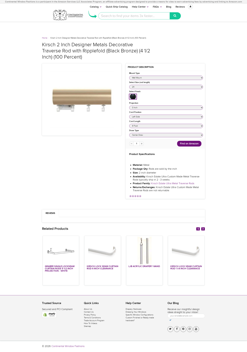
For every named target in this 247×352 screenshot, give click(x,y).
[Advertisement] (123, 28)
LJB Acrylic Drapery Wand (144, 266)
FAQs (156, 7)
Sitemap (87, 326)
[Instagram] (190, 329)
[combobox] (134, 15)
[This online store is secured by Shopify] (49, 314)
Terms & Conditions (92, 317)
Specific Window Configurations (139, 315)
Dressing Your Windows (136, 312)
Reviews (180, 7)
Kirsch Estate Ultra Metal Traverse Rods (172, 183)
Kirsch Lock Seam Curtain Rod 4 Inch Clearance (102, 267)
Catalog (94, 7)
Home (44, 38)
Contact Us (88, 312)
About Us (88, 309)
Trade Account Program (94, 320)
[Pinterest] (183, 329)
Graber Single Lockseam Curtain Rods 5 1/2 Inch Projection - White (59, 268)
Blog (168, 7)
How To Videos (90, 323)
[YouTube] (196, 329)
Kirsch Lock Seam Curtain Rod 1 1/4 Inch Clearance (186, 267)
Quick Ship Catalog (117, 7)
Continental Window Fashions (67, 346)
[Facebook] (177, 329)
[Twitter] (170, 329)
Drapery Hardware (133, 309)
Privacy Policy (90, 315)
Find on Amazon (189, 143)
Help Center (139, 7)
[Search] (175, 15)
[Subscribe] (170, 320)
